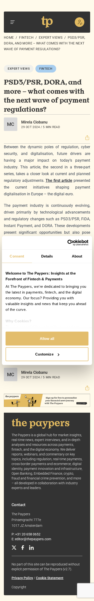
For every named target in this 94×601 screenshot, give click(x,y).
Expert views (50, 37)
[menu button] (12, 22)
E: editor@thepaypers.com (31, 539)
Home (9, 37)
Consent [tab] (17, 256)
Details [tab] (47, 256)
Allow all (47, 338)
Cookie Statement (49, 578)
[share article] (87, 138)
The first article (59, 180)
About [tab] (77, 256)
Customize (44, 354)
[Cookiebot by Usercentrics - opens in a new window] (67, 243)
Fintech (26, 37)
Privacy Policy (22, 578)
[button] (87, 138)
